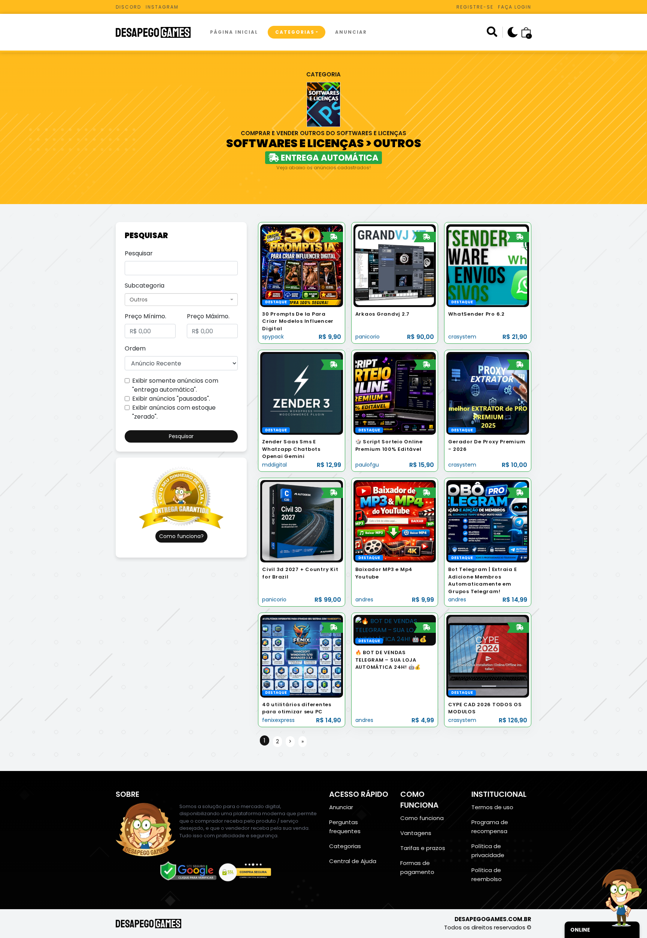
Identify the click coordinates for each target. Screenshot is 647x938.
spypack (273, 336)
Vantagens (415, 833)
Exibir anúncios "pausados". (171, 398)
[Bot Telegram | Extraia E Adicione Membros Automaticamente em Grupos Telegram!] (487, 520)
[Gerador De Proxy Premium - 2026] (487, 393)
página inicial (234, 32)
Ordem (135, 348)
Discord (128, 7)
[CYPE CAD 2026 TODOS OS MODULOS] (487, 656)
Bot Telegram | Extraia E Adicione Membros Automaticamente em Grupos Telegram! (482, 580)
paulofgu (367, 464)
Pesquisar (139, 253)
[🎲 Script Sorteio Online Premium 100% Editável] (394, 393)
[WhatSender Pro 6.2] (487, 265)
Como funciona (422, 818)
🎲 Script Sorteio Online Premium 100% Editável (389, 445)
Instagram (162, 7)
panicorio (367, 336)
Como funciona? (181, 536)
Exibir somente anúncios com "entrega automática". (175, 385)
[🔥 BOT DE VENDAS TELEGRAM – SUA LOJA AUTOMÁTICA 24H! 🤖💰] (394, 630)
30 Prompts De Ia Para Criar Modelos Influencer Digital (298, 321)
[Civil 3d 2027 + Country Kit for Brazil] (301, 520)
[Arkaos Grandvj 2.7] (394, 265)
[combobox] (181, 299)
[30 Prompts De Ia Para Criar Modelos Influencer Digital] (301, 265)
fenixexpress (278, 720)
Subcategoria (144, 285)
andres (364, 599)
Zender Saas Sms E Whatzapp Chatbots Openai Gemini (291, 449)
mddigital (274, 464)
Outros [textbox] (139, 299)
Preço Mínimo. (145, 316)
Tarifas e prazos (422, 848)
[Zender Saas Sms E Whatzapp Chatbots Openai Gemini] (301, 393)
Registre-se (474, 7)
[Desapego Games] (158, 32)
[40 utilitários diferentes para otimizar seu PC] (301, 656)
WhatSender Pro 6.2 (476, 314)
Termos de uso (492, 807)
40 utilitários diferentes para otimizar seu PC (296, 708)
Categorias (295, 32)
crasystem (462, 336)
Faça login (514, 7)
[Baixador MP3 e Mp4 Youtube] (394, 520)
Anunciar (351, 32)
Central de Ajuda (352, 861)
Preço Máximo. (208, 316)
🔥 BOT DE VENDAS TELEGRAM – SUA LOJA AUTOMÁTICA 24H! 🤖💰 (388, 660)
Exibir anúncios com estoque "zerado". (174, 412)
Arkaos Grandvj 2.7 (382, 314)
